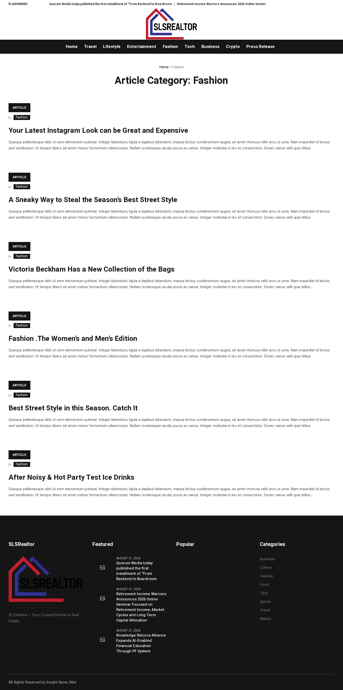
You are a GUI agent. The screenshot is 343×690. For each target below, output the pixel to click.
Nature (265, 618)
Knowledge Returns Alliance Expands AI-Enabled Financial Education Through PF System (141, 643)
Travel (265, 610)
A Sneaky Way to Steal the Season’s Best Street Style (93, 200)
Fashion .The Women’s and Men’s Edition (73, 339)
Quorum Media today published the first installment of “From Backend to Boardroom (99, 4)
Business (267, 559)
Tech (264, 593)
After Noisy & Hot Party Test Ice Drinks (71, 477)
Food (264, 584)
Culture (266, 567)
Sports (265, 601)
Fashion (22, 117)
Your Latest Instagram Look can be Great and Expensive (98, 131)
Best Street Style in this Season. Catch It (73, 408)
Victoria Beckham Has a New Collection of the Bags (92, 269)
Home (164, 67)
